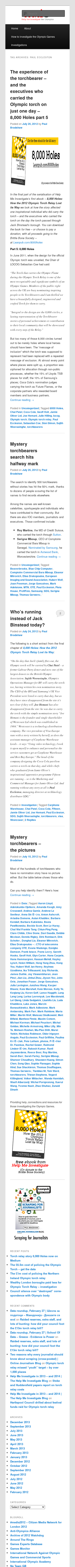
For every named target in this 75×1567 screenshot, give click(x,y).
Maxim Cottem (46, 1019)
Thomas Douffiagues (49, 1067)
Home (14, 28)
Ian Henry (36, 966)
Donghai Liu (29, 940)
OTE (32, 587)
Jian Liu (21, 978)
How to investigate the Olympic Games (33, 36)
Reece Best (34, 1052)
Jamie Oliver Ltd (20, 812)
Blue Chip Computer (40, 568)
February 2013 (19, 1453)
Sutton (57, 534)
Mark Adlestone (38, 1007)
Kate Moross (44, 989)
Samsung (36, 591)
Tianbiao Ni (39, 1071)
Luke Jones (30, 1004)
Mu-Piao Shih (42, 1030)
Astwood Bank (49, 552)
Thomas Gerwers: (30, 594)
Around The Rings (22, 1540)
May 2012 (16, 1488)
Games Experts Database (26, 1544)
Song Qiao (24, 1063)
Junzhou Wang (38, 985)
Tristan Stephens (37, 1074)
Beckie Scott (34, 925)
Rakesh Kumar (37, 1048)
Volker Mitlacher (33, 1078)
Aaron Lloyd (45, 903)
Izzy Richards (50, 970)
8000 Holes (56, 408)
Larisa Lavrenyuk (34, 996)
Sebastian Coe (32, 423)
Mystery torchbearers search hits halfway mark (24, 454)
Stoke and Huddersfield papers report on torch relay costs (36, 1385)
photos (44, 1041)
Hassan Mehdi (42, 959)
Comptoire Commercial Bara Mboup (31, 572)
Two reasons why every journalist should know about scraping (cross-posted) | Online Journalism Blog (36, 1358)
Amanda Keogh (45, 907)
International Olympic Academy (30, 1561)
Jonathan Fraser (26, 981)
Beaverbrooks (18, 568)
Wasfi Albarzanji (19, 1082)
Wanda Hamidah (54, 1078)
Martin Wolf (24, 1015)
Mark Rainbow (46, 1011)
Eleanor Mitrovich (47, 940)
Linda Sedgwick (31, 1000)
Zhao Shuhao (43, 1086)
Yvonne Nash (26, 1086)
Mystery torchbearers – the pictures (25, 843)
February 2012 (19, 1492)
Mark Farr (30, 1011)
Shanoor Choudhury (22, 1060)
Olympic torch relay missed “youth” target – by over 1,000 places (37, 1367)
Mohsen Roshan (23, 1030)
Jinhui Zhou (34, 978)
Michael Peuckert (41, 1022)
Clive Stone (33, 933)
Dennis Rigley (29, 937)
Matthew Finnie (28, 1019)
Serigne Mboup (50, 1056)
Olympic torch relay (39, 419)
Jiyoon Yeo (48, 978)
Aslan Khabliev (40, 918)
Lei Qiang (15, 1000)
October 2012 (18, 1466)
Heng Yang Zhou (45, 963)
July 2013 (16, 1431)
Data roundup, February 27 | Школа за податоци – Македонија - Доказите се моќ (35, 1315)
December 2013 (20, 1422)
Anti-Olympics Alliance (25, 1531)
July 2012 (16, 1479)
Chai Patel (16, 412)
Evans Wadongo (37, 948)
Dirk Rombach (47, 937)
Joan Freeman (18, 583)
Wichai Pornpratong (42, 1082)
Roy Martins (50, 1052)
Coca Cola (30, 412)
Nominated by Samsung (43, 548)
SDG (46, 591)
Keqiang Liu (17, 993)
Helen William (27, 963)
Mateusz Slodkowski (44, 1015)
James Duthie (18, 974)
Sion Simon (48, 423)
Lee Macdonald (55, 996)
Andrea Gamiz (31, 911)
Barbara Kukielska (31, 922)
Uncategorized (30, 408)
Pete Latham (31, 1041)
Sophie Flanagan (41, 1063)
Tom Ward (53, 1071)
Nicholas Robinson (30, 1033)
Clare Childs (17, 933)
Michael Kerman (20, 1022)
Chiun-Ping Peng (47, 929)
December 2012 (20, 1461)
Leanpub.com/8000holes (28, 242)
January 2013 (18, 1457)
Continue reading (22, 400)
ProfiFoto (24, 591)
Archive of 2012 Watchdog (27, 1535)
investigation (29, 805)
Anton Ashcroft (50, 914)
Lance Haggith (48, 993)
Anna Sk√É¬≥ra (30, 914)
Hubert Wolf (56, 580)
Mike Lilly (49, 1026)
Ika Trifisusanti (32, 970)
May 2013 (16, 1439)
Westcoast (16, 820)
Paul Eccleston (45, 587)
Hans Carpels (55, 955)
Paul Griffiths (46, 1037)
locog (56, 415)
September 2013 (20, 1426)
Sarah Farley (32, 1056)
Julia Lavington (19, 985)
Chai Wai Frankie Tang (23, 929)
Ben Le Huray (51, 925)
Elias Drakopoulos (33, 576)
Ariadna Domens (20, 918)
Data (24, 903)
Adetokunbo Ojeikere (22, 907)
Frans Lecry (45, 952)
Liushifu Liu (49, 1000)
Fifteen (56, 809)
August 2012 (18, 1474)
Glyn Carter (39, 955)
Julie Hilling (45, 415)
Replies (30, 820)
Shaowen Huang (44, 1060)
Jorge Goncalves (39, 583)
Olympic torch (18, 419)
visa (60, 816)
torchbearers (35, 427)
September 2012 (20, 1470)
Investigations (19, 45)
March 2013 (17, 1448)
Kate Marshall (28, 989)
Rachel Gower (33, 1045)
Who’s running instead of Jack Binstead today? (27, 618)
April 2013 (16, 1444)
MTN (26, 587)
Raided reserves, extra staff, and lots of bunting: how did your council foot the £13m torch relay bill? (37, 1323)
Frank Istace (28, 952)
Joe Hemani (30, 415)
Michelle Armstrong (31, 1026)
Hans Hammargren (21, 959)
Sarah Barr (16, 1056)
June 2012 (16, 1483)
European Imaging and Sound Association (33, 578)
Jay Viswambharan (39, 974)
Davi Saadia (48, 933)
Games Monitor (20, 1548)
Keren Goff (31, 993)
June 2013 (16, 1435)
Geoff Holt (43, 412)
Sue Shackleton (26, 1067)
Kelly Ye (58, 989)
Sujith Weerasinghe (28, 816)
